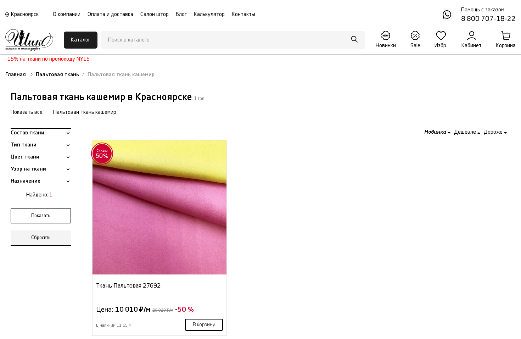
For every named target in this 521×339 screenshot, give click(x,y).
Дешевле (465, 132)
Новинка (436, 132)
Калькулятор (209, 14)
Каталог (80, 40)
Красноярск (25, 14)
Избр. (441, 45)
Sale (415, 45)
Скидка (102, 154)
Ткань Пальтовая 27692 (128, 286)
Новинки (386, 45)
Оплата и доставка (110, 14)
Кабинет (471, 45)
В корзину (204, 324)
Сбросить (41, 237)
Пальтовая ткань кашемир (84, 112)
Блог (181, 14)
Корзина (506, 45)
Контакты (243, 14)
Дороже (494, 132)
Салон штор (154, 14)
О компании (66, 14)
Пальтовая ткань (57, 74)
